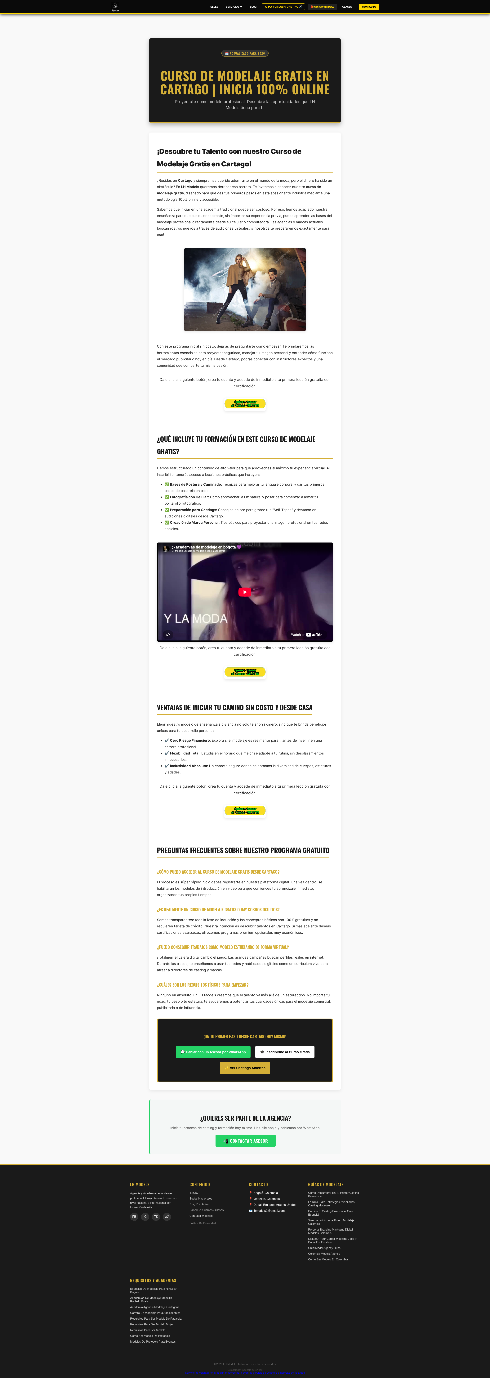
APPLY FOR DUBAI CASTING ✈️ (283, 6)
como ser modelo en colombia (328, 1259)
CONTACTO (369, 6)
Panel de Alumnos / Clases (206, 1210)
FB (134, 1216)
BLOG (253, 6)
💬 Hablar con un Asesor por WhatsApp (213, 1052)
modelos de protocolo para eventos (153, 1341)
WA (167, 1216)
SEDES (214, 6)
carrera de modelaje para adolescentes (155, 1312)
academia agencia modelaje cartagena (154, 1307)
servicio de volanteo (265, 1372)
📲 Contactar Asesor (245, 1140)
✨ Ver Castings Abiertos (245, 1068)
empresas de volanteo (291, 1372)
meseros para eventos (238, 1372)
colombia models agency (324, 1253)
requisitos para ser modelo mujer (151, 1324)
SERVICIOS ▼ (234, 6)
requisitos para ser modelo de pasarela (155, 1318)
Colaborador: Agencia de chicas (245, 1369)
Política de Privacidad (202, 1223)
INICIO (193, 1192)
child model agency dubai (324, 1248)
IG (145, 1216)
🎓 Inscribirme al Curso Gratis (285, 1052)
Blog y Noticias (199, 1204)
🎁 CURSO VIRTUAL (322, 6)
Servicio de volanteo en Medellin (204, 1372)
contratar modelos (201, 1215)
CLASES (347, 6)
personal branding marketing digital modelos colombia (330, 1231)
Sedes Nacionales (200, 1198)
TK (156, 1216)
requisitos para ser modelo (147, 1330)
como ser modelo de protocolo (150, 1335)
